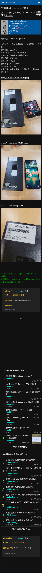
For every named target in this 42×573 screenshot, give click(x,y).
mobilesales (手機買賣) (21, 8)
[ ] (11, 379)
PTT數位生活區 (6, 8)
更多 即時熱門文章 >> (21, 529)
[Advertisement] (21, 342)
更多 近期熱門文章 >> (21, 447)
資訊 (15, 291)
